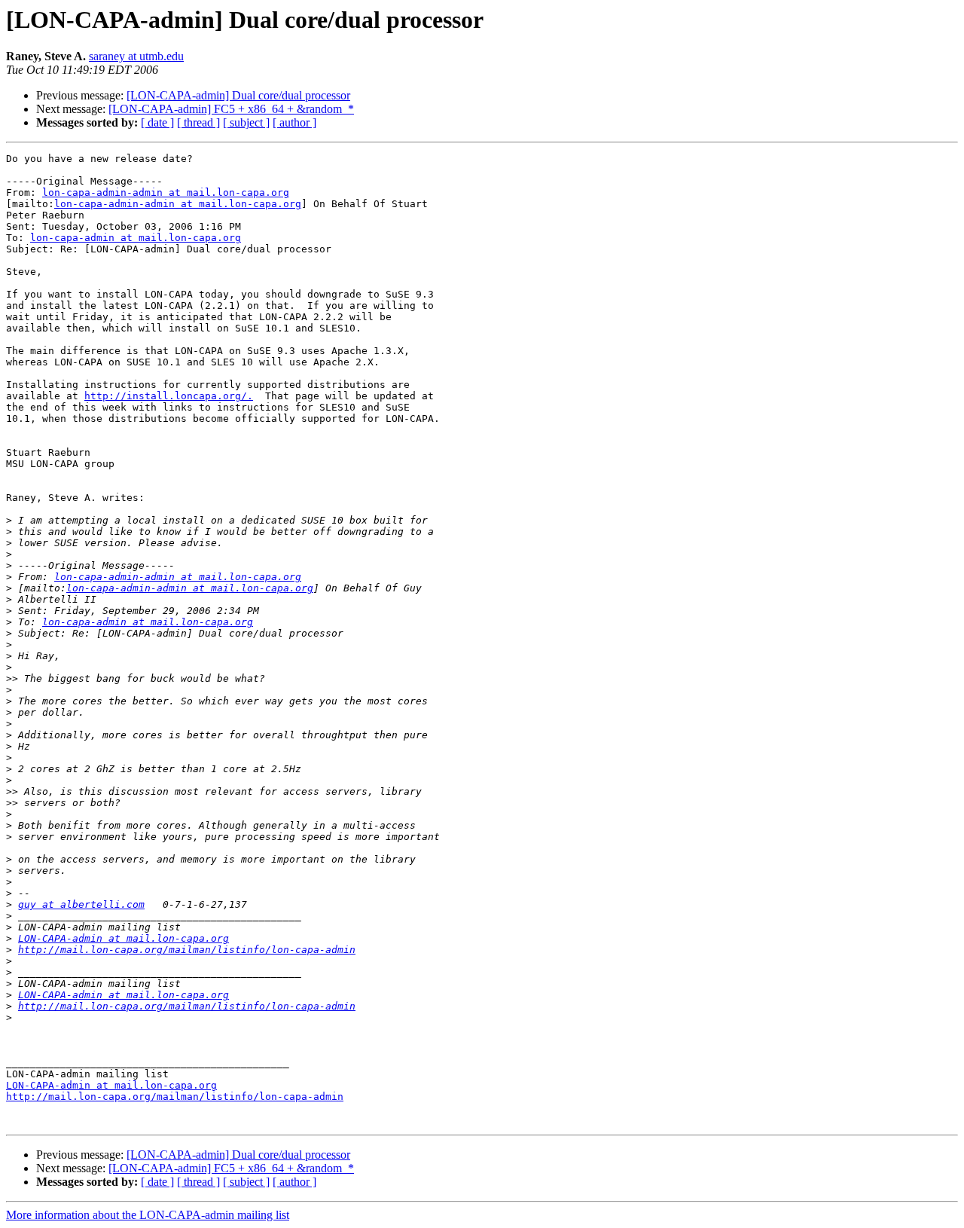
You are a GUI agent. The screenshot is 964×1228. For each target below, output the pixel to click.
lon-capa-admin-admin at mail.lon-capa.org (165, 192)
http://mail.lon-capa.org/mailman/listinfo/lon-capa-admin (186, 949)
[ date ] (157, 122)
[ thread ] (198, 122)
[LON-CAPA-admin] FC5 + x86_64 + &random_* (231, 108)
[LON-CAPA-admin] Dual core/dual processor (238, 95)
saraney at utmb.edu (136, 56)
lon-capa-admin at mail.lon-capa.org (135, 237)
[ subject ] (246, 122)
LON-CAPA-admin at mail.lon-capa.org (123, 938)
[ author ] (294, 122)
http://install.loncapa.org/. (168, 396)
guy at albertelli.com (81, 904)
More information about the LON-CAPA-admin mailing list (147, 1214)
